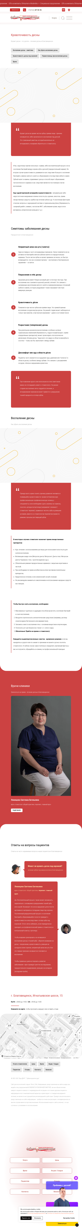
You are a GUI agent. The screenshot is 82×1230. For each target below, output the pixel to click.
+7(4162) (34, 10)
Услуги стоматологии (20, 1064)
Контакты (38, 1070)
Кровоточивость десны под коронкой (25, 56)
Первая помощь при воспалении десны (54, 56)
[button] (15, 9)
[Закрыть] (77, 1225)
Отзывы (27, 1070)
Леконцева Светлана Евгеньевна (25, 800)
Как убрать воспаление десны (48, 50)
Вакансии (49, 1070)
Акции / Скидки (53, 1064)
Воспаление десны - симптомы (23, 50)
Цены (33, 1064)
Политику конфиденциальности (37, 1213)
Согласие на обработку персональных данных (60, 1213)
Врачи (15, 62)
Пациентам (16, 1070)
